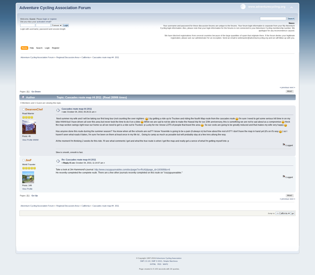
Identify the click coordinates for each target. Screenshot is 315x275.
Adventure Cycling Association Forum (55, 7)
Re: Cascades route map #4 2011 (79, 159)
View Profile (27, 140)
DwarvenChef (34, 109)
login (45, 19)
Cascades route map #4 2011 (77, 109)
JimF (28, 160)
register (53, 19)
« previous (284, 87)
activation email (43, 22)
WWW (35, 140)
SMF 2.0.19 (145, 261)
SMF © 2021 (157, 261)
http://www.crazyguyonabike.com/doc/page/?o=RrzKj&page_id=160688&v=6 (132, 169)
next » (292, 87)
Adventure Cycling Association (169, 258)
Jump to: (271, 213)
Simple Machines (170, 261)
